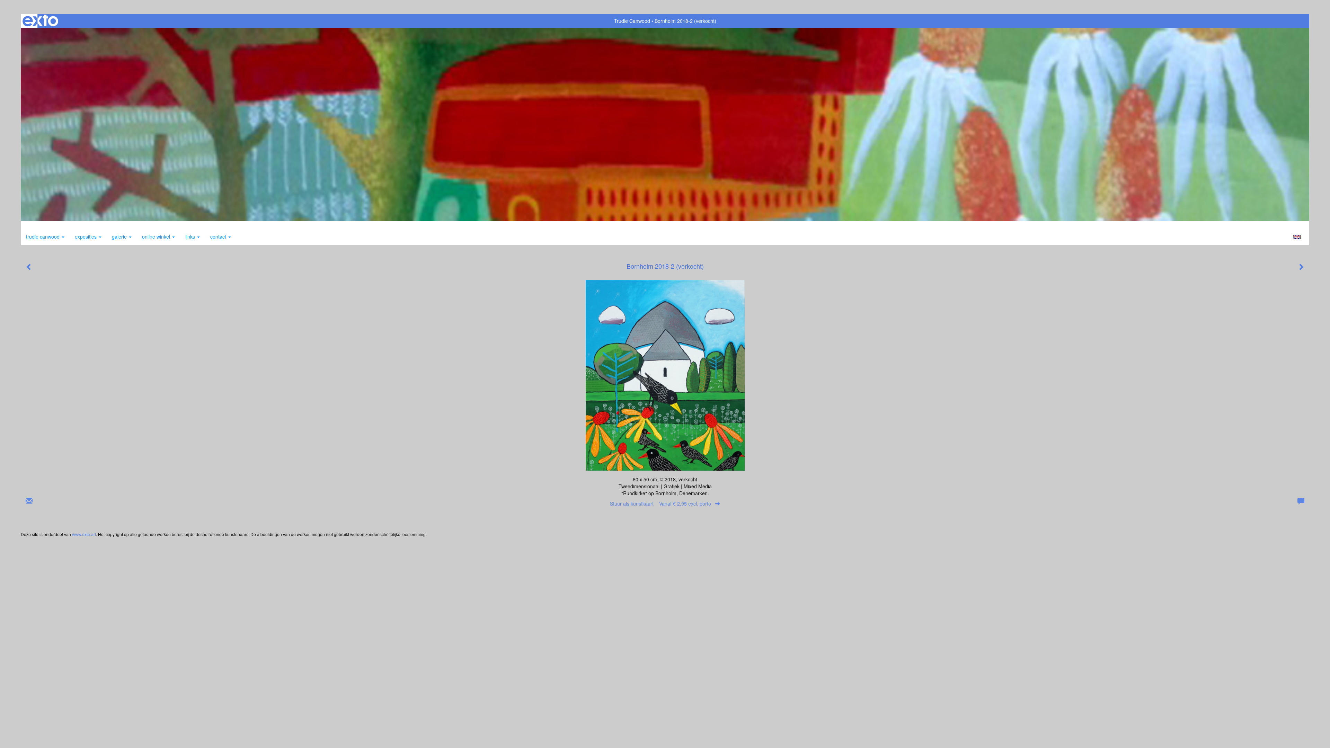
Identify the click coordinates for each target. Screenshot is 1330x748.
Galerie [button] (120, 236)
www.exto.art (84, 534)
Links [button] (190, 236)
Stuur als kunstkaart (660, 503)
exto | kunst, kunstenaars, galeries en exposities (40, 21)
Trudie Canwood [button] (43, 236)
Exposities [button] (86, 236)
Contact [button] (219, 236)
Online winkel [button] (156, 236)
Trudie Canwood (632, 20)
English (1297, 237)
